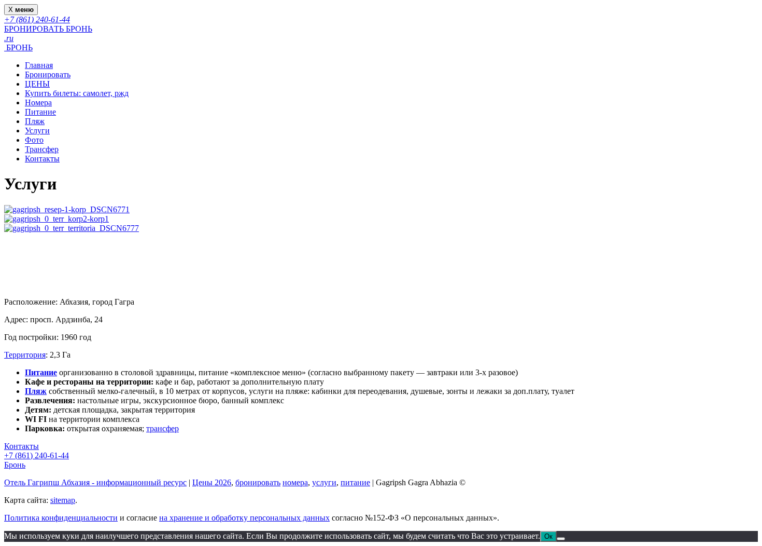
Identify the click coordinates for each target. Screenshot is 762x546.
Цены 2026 (211, 482)
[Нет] (561, 538)
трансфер (162, 428)
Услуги (37, 130)
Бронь (14, 464)
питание (355, 482)
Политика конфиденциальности (61, 517)
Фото (34, 139)
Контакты (42, 158)
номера (295, 482)
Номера (38, 102)
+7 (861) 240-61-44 (36, 455)
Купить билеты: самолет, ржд (77, 93)
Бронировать (47, 74)
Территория (25, 354)
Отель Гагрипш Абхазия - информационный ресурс (95, 482)
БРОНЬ (18, 47)
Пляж (35, 121)
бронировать (257, 482)
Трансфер (42, 149)
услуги (324, 482)
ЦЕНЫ (37, 83)
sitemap (62, 500)
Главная (39, 65)
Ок (548, 536)
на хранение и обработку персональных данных (244, 517)
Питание (40, 111)
